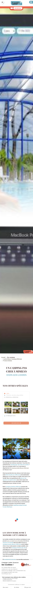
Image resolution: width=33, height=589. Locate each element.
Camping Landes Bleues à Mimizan (20, 468)
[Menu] (31, 2)
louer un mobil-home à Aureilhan (15, 541)
